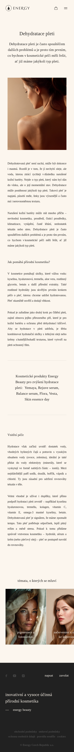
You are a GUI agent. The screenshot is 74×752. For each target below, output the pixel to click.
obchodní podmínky (25, 731)
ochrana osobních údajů (21, 736)
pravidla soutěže (46, 736)
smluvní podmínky (49, 731)
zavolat (64, 675)
